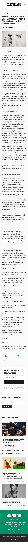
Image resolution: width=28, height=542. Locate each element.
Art (3, 13)
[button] (3, 4)
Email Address (5, 400)
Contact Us (14, 526)
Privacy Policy (14, 539)
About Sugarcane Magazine (10, 522)
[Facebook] (9, 529)
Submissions (22, 522)
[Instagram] (15, 529)
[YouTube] (19, 529)
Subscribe (14, 382)
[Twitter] (12, 529)
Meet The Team (19, 524)
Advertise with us (10, 524)
